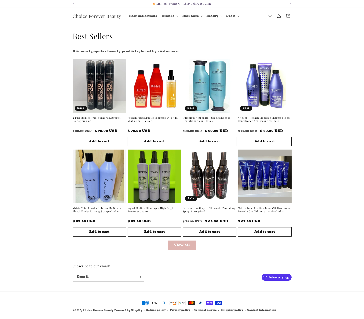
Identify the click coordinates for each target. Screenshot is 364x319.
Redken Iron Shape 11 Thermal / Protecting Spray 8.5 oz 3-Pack (209, 210)
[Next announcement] (290, 4)
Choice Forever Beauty (98, 310)
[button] (170, 16)
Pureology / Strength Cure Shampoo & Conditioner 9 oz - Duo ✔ (206, 119)
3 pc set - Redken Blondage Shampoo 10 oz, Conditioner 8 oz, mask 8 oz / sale (264, 119)
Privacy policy (180, 310)
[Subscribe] (139, 276)
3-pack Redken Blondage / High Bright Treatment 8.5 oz (151, 210)
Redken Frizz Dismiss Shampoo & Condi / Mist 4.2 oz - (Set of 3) (153, 119)
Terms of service (205, 310)
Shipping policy (232, 310)
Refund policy (156, 310)
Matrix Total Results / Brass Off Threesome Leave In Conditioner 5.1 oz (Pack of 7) (264, 210)
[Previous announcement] (74, 4)
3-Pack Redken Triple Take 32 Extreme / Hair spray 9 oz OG (97, 119)
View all (182, 245)
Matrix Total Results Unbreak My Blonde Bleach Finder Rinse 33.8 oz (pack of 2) (97, 210)
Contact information (261, 310)
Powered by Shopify (128, 310)
